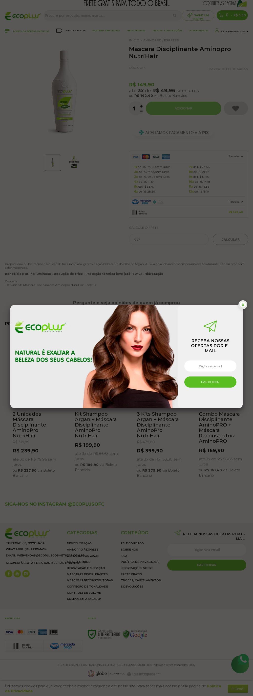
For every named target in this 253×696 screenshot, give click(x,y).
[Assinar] (210, 382)
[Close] (242, 304)
